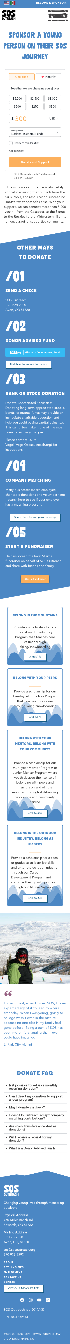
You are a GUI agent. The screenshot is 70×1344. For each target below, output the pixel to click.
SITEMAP (56, 1334)
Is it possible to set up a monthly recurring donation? (33, 1087)
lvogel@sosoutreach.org (33, 445)
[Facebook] (22, 1300)
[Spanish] (13, 2)
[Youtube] (39, 1300)
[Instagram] (30, 1300)
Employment (13, 1272)
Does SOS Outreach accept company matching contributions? (36, 1117)
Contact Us (12, 1277)
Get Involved (14, 1267)
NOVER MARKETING (23, 1339)
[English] (7, 2)
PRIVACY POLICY (41, 1334)
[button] (35, 1087)
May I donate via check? (27, 1107)
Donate (9, 1282)
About (8, 1262)
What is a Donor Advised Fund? (32, 1148)
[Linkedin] (48, 1300)
